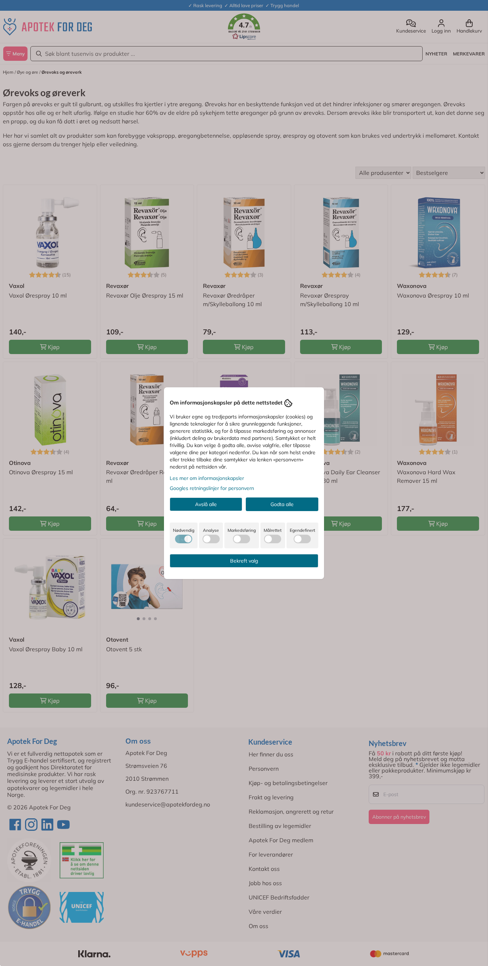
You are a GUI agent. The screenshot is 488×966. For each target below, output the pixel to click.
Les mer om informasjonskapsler (207, 478)
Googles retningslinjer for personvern (212, 488)
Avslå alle (206, 504)
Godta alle (282, 504)
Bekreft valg (244, 561)
